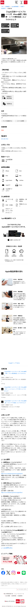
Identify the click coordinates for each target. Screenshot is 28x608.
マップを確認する (7, 121)
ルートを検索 (20, 121)
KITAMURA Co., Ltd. (11, 606)
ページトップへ (23, 589)
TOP (2, 6)
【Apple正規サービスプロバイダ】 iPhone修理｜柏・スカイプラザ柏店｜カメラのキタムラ (15, 401)
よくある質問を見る (6, 548)
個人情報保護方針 (8, 593)
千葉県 (22, 6)
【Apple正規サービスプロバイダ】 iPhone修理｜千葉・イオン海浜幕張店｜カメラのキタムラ (15, 373)
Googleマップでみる (14, 363)
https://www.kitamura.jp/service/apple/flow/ (12, 492)
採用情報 (14, 595)
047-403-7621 (4, 139)
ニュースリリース (19, 593)
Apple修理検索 (14, 6)
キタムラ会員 (21, 1)
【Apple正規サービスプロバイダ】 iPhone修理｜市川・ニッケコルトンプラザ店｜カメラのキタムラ (15, 389)
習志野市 (3, 8)
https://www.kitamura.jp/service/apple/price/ (12, 473)
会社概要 (8, 595)
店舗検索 (16, 1)
